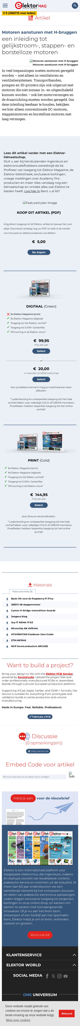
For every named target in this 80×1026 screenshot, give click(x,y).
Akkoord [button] (66, 1013)
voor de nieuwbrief (41, 798)
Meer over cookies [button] (18, 1020)
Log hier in (32, 191)
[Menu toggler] (5, 5)
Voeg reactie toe (39, 751)
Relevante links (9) (22, 591)
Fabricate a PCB (41, 716)
